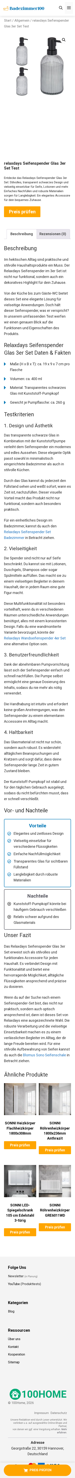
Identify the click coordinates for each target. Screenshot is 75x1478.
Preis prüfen (22, 212)
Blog (11, 1311)
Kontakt (13, 1347)
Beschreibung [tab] (21, 234)
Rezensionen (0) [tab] (52, 234)
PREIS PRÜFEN (40, 1470)
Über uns (14, 1339)
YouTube (14, 1284)
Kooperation (16, 1354)
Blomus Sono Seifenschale (44, 1055)
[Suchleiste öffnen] (61, 8)
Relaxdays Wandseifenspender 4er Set (35, 638)
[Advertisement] (37, 134)
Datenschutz (59, 1413)
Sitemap (14, 1362)
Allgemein (21, 20)
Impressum (41, 1413)
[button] (63, 39)
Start (7, 20)
